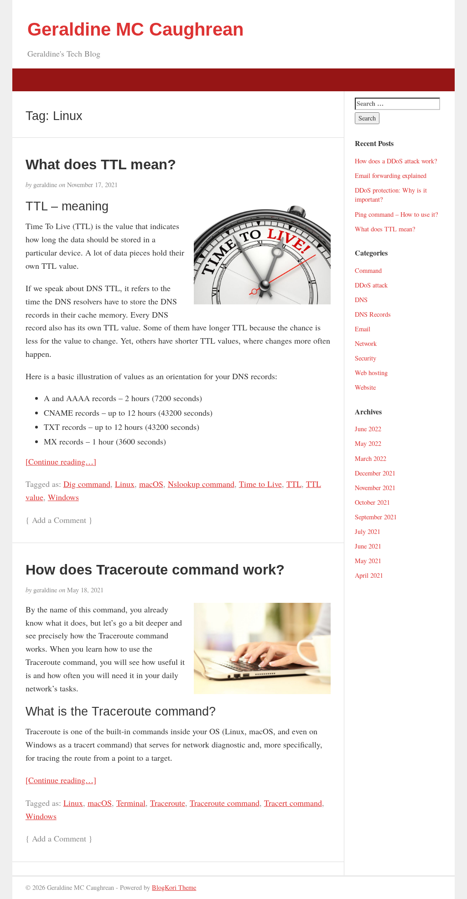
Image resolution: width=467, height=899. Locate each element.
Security (365, 358)
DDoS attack (371, 285)
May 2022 (368, 443)
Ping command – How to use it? (396, 214)
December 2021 (375, 473)
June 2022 (368, 428)
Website (365, 387)
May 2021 (368, 560)
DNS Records (373, 314)
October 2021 (372, 502)
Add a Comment (59, 519)
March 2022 (370, 458)
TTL (293, 483)
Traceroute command (224, 802)
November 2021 (375, 487)
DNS (361, 299)
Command (368, 270)
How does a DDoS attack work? (396, 161)
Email (362, 328)
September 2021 (376, 516)
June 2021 (368, 546)
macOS (151, 483)
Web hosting (371, 372)
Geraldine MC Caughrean (135, 29)
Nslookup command (201, 483)
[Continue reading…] (61, 461)
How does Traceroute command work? (155, 569)
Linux (125, 483)
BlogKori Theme (174, 887)
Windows (63, 496)
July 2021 (367, 531)
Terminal (130, 802)
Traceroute (167, 802)
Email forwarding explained (390, 175)
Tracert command (293, 802)
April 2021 (369, 575)
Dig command (86, 483)
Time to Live (260, 483)
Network (366, 343)
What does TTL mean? (101, 164)
